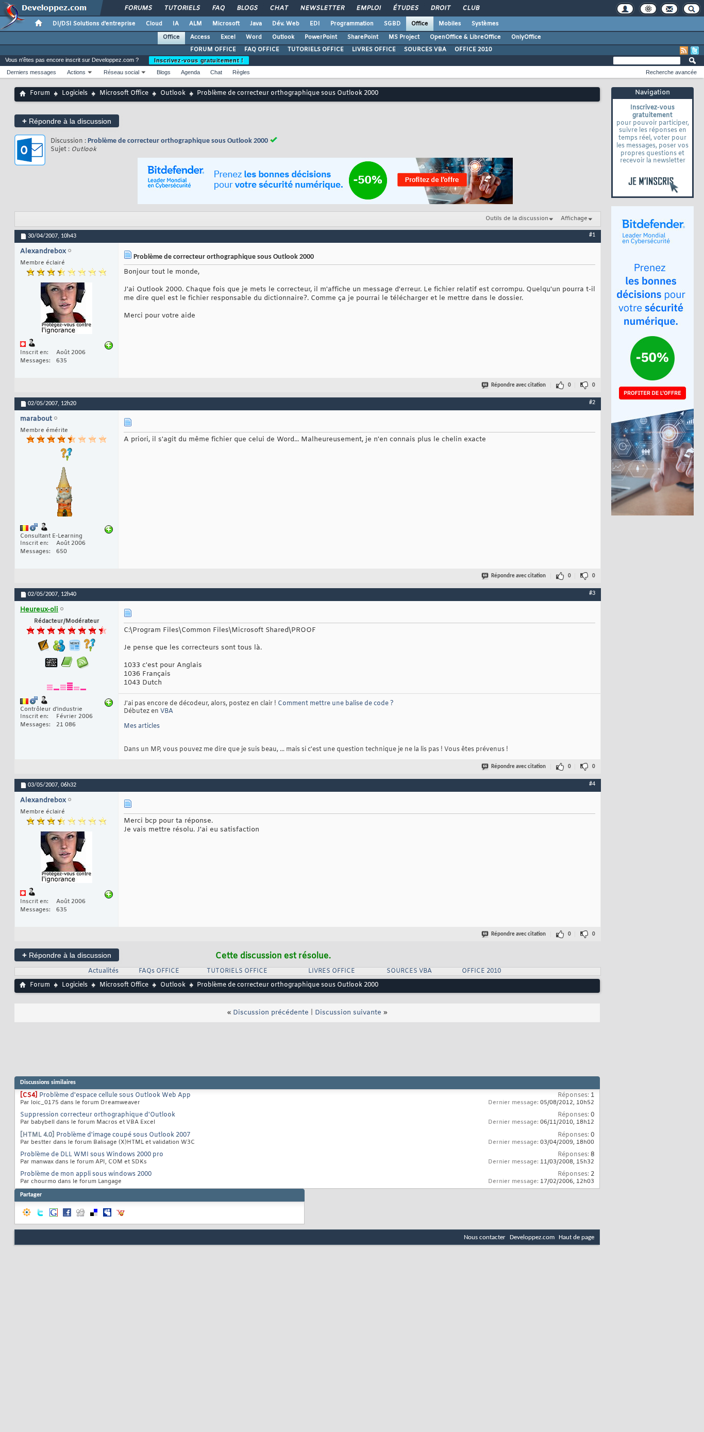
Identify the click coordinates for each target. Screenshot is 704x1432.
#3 (592, 593)
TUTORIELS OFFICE (316, 49)
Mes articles (142, 726)
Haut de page (576, 1237)
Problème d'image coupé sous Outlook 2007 (123, 1135)
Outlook (283, 37)
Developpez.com (532, 1237)
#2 (592, 402)
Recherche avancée (671, 72)
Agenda (190, 72)
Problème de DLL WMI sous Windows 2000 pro (91, 1155)
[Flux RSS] (684, 50)
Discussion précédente (271, 1012)
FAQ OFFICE (261, 49)
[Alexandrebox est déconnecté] (66, 309)
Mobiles (450, 23)
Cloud (154, 23)
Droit (440, 8)
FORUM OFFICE (213, 49)
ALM (195, 23)
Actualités (103, 971)
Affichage (574, 218)
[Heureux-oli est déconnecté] (66, 683)
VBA (166, 711)
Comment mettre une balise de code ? (336, 704)
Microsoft (226, 23)
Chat (279, 8)
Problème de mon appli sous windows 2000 (86, 1174)
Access (200, 37)
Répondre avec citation (518, 385)
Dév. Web (285, 23)
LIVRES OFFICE (374, 49)
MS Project (404, 37)
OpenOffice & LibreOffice (465, 37)
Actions (76, 72)
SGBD (392, 23)
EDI (315, 23)
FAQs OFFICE (159, 971)
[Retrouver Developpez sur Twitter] (695, 50)
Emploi (368, 8)
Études (405, 8)
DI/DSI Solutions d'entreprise (94, 23)
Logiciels (75, 93)
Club (470, 8)
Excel (228, 37)
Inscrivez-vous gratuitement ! (199, 60)
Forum (40, 93)
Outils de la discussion (516, 218)
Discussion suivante (348, 1012)
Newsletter (322, 8)
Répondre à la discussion (66, 120)
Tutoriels (181, 8)
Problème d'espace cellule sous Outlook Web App (115, 1095)
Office (419, 23)
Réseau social (121, 72)
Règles (241, 72)
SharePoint (362, 37)
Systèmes (485, 23)
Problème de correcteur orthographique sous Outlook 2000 (178, 141)
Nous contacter (485, 1237)
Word (254, 37)
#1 (592, 235)
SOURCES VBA (425, 49)
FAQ (218, 8)
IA (176, 23)
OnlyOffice (526, 37)
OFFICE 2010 (473, 49)
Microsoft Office (123, 93)
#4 (592, 784)
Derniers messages (31, 72)
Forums (138, 8)
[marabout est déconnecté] (66, 493)
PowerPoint (321, 37)
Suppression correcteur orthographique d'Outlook (97, 1115)
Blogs (247, 8)
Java (256, 23)
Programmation (352, 23)
